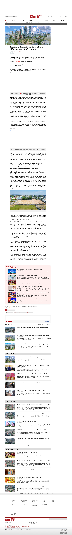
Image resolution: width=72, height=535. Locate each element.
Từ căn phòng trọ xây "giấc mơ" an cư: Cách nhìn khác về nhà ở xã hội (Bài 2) (33, 438)
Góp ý (10, 16)
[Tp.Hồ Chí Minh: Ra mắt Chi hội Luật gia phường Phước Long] (12, 300)
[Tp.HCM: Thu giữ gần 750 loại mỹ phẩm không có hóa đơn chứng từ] (10, 393)
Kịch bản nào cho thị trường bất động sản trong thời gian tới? (30, 357)
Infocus (62, 20)
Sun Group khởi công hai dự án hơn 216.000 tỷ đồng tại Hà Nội (29, 269)
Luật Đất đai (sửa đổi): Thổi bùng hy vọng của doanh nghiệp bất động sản (33, 335)
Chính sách (13, 500)
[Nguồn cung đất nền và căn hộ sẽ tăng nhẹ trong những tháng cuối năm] (10, 330)
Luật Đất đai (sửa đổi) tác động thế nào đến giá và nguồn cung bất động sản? (33, 344)
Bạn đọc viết (13, 514)
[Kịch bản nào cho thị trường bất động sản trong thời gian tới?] (10, 359)
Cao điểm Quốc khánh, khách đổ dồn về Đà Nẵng (27, 275)
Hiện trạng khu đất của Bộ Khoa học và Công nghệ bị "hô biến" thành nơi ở (33, 404)
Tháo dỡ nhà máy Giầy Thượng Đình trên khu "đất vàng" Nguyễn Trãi (32, 413)
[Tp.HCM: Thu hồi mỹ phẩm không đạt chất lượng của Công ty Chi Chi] (10, 376)
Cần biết (53, 501)
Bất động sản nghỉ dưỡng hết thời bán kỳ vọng (27, 421)
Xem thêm (28, 397)
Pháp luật (22, 20)
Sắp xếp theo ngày (48, 324)
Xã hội (38, 20)
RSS (50, 519)
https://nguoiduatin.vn (8, 522)
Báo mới (64, 519)
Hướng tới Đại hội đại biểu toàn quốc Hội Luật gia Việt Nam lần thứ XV (57, 22)
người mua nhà (24, 312)
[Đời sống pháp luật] (56, 533)
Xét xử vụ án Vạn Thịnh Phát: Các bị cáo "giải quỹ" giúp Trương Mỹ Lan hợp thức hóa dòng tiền (33, 366)
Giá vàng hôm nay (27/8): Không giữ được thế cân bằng (29, 477)
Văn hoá (43, 501)
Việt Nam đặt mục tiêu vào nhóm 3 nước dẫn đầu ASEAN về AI (29, 286)
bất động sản (17, 61)
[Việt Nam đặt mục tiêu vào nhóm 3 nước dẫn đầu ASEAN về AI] (12, 288)
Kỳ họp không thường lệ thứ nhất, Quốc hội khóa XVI (23, 22)
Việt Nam (38, 241)
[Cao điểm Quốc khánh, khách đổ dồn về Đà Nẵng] (12, 277)
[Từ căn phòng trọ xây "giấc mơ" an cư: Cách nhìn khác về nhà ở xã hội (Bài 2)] (10, 441)
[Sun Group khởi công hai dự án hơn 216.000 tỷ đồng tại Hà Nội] (12, 271)
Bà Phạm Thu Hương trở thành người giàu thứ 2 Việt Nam (29, 469)
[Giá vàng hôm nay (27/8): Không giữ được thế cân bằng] (10, 480)
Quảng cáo (14, 16)
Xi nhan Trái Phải (13, 513)
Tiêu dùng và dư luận (35, 505)
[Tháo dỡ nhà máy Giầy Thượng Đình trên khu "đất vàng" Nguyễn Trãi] (10, 415)
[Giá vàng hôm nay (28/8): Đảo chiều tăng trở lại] (12, 282)
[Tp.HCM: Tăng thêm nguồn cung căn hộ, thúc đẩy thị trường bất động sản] (10, 432)
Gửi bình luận (9, 321)
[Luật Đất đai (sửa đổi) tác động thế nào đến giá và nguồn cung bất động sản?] (10, 346)
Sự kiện (12, 501)
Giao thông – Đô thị (45, 504)
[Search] (60, 16)
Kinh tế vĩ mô (34, 501)
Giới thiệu (54, 519)
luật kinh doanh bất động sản (18, 312)
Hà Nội (20, 93)
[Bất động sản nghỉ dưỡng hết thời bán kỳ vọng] (10, 424)
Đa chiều (54, 20)
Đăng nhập (46, 321)
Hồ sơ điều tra (23, 501)
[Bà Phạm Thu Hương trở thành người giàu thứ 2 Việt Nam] (10, 472)
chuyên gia (11, 312)
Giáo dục (43, 500)
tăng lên (28, 312)
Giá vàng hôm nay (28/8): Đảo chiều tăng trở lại (26, 280)
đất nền (31, 312)
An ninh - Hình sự (24, 504)
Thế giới (12, 504)
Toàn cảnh (13, 20)
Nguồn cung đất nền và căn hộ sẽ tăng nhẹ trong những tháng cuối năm (32, 327)
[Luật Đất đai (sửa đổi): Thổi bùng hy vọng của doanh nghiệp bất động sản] (10, 338)
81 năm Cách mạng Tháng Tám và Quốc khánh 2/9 (39, 22)
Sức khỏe (53, 500)
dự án (8, 312)
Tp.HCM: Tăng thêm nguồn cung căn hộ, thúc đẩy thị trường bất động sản (33, 429)
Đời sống (46, 20)
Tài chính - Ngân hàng (35, 500)
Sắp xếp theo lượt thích (41, 324)
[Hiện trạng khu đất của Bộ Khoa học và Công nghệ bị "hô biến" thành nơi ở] (10, 407)
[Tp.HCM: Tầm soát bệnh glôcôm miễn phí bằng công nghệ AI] (10, 385)
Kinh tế (30, 20)
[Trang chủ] (36, 16)
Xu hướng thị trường (35, 504)
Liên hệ (7, 16)
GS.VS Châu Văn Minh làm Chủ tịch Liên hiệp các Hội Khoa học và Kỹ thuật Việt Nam (33, 293)
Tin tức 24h (59, 519)
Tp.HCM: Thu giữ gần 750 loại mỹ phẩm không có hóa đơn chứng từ (31, 390)
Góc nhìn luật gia (24, 500)
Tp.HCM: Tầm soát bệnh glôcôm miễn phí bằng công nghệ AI (30, 382)
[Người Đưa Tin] (23, 519)
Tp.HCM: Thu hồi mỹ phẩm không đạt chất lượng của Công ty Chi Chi (32, 373)
